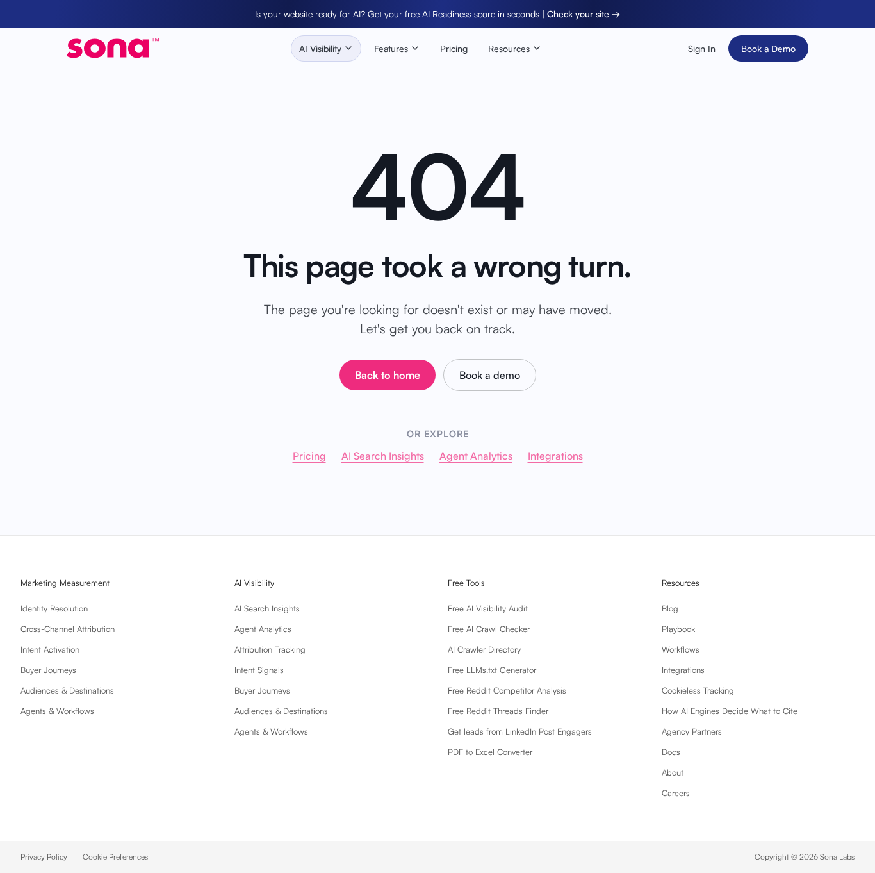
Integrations (555, 455)
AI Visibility (320, 48)
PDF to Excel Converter (490, 752)
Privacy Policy (43, 856)
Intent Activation (49, 649)
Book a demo (489, 375)
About (672, 772)
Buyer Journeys (48, 670)
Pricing (454, 48)
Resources (509, 48)
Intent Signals (259, 670)
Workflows (680, 649)
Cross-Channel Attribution (67, 629)
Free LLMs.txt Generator (492, 670)
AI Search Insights (382, 455)
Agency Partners (692, 731)
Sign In (702, 48)
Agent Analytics (475, 455)
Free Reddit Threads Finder (498, 711)
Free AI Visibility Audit (488, 608)
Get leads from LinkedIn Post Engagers (520, 731)
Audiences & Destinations (67, 690)
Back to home (387, 375)
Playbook (678, 629)
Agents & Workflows (57, 711)
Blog (670, 608)
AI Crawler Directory (484, 649)
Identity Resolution (54, 608)
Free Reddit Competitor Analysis (507, 690)
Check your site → (583, 13)
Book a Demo (768, 48)
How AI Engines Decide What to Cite (729, 711)
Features (391, 48)
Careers (676, 793)
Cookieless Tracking (698, 690)
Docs (671, 752)
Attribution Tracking (270, 649)
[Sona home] (113, 48)
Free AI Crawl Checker (489, 629)
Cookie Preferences (115, 856)
